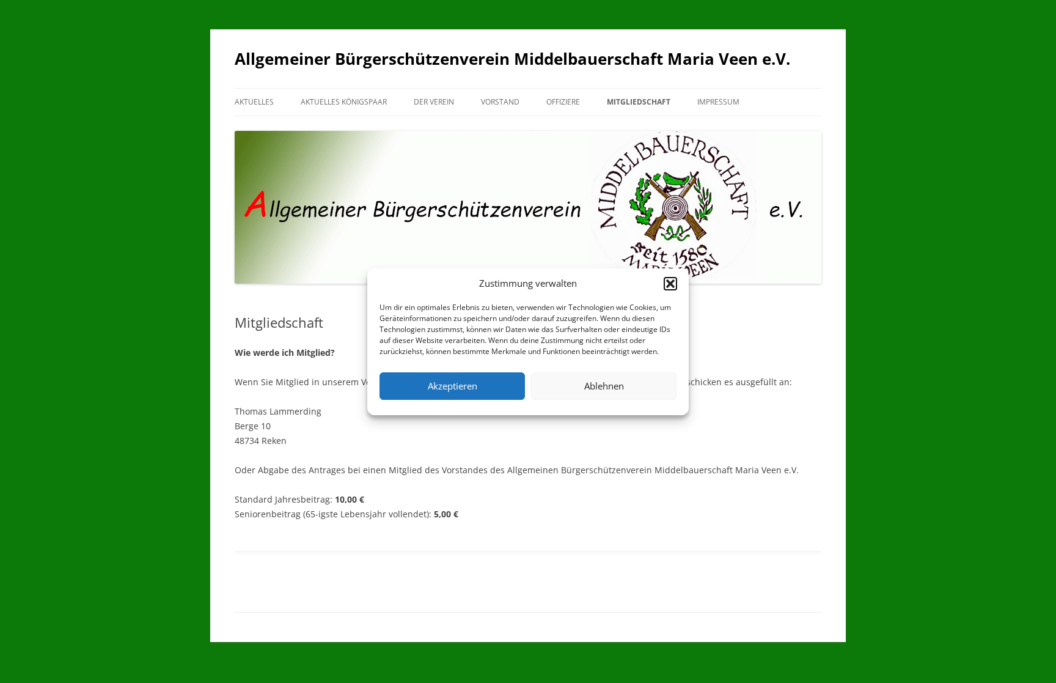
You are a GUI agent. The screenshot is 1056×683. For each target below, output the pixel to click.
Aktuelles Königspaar (344, 102)
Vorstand (500, 102)
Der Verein (434, 102)
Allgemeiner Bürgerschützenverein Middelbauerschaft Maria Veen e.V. (512, 59)
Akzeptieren (452, 386)
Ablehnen (604, 386)
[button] (670, 284)
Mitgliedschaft (638, 102)
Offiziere (563, 102)
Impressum (718, 102)
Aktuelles (254, 102)
